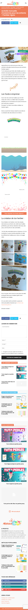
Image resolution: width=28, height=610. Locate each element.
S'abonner (23, 589)
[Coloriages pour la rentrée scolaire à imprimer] (22, 406)
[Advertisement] (14, 36)
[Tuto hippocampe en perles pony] (22, 368)
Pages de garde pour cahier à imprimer (7, 397)
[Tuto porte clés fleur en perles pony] (22, 383)
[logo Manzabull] (13, 3)
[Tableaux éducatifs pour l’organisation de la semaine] (22, 413)
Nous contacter (5, 601)
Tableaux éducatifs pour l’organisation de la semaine (7, 413)
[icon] (10, 512)
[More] (20, 22)
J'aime (24, 580)
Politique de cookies (6, 599)
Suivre (24, 583)
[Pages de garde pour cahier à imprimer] (22, 398)
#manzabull (16, 511)
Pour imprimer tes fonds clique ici (14, 213)
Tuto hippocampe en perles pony (7, 367)
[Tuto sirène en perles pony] (14, 435)
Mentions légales (5, 603)
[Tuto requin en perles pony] (22, 376)
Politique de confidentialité (8, 598)
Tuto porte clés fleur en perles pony (8, 382)
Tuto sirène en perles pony (14, 444)
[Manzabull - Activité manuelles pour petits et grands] (14, 522)
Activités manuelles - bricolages (8, 7)
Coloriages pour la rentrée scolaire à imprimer (6, 405)
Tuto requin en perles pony (7, 374)
